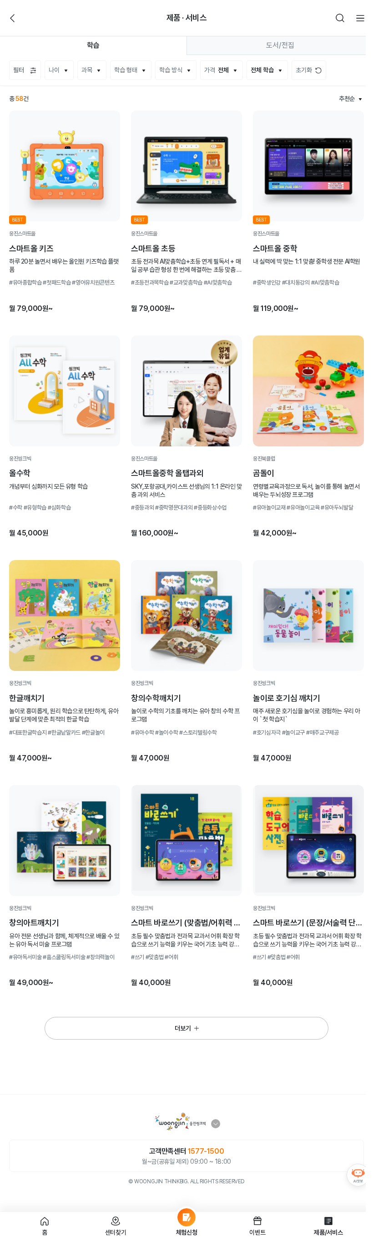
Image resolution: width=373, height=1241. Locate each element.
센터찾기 (115, 1232)
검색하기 (340, 18)
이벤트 (257, 1232)
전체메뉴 (360, 18)
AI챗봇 (358, 1175)
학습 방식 (170, 70)
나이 (54, 70)
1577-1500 (206, 1151)
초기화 (304, 70)
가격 (216, 70)
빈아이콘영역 (33, 18)
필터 (18, 70)
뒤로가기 (13, 18)
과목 (86, 70)
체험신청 (186, 1232)
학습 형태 (125, 70)
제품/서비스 (328, 1232)
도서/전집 (280, 45)
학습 (93, 45)
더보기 (183, 1028)
